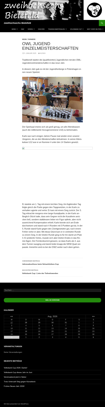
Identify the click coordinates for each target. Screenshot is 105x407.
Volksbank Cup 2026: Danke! (15, 368)
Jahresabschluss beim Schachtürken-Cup (40, 262)
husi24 (42, 53)
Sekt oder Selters (94, 29)
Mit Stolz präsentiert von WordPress (16, 404)
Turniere (31, 39)
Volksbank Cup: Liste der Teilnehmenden (40, 271)
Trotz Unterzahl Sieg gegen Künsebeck (19, 382)
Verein (30, 29)
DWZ (22, 29)
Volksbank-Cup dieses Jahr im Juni (18, 372)
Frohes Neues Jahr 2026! (14, 386)
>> (93, 316)
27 (12, 322)
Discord (41, 29)
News (14, 29)
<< (11, 316)
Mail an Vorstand (52, 300)
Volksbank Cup (76, 29)
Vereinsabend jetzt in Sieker (15, 377)
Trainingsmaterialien (56, 29)
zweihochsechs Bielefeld (17, 23)
